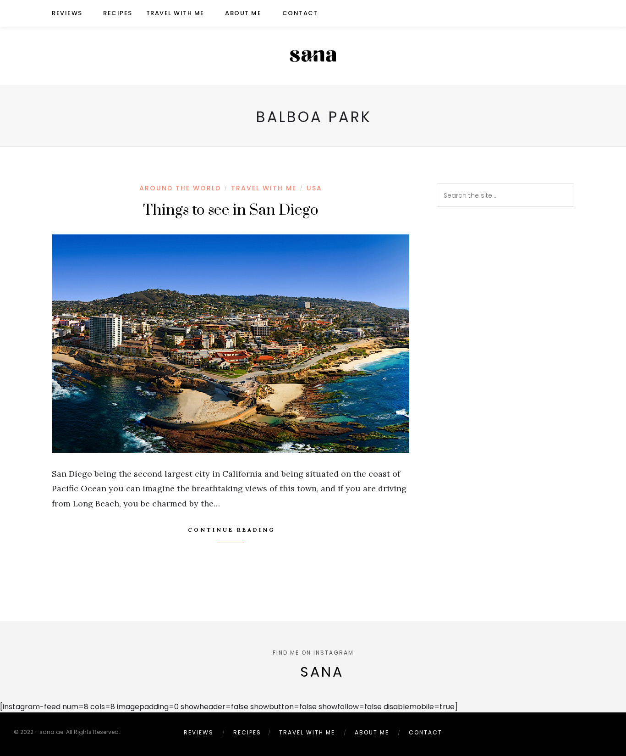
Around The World (180, 188)
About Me (243, 13)
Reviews (67, 13)
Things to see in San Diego (230, 210)
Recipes (117, 13)
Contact (300, 13)
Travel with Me (175, 13)
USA (314, 188)
